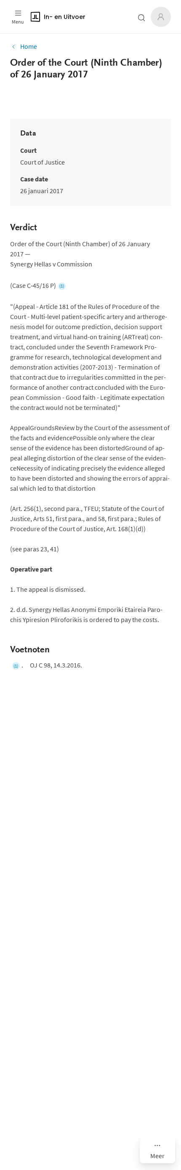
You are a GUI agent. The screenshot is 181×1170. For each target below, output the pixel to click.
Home (28, 46)
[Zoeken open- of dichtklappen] (141, 18)
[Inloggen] (161, 17)
